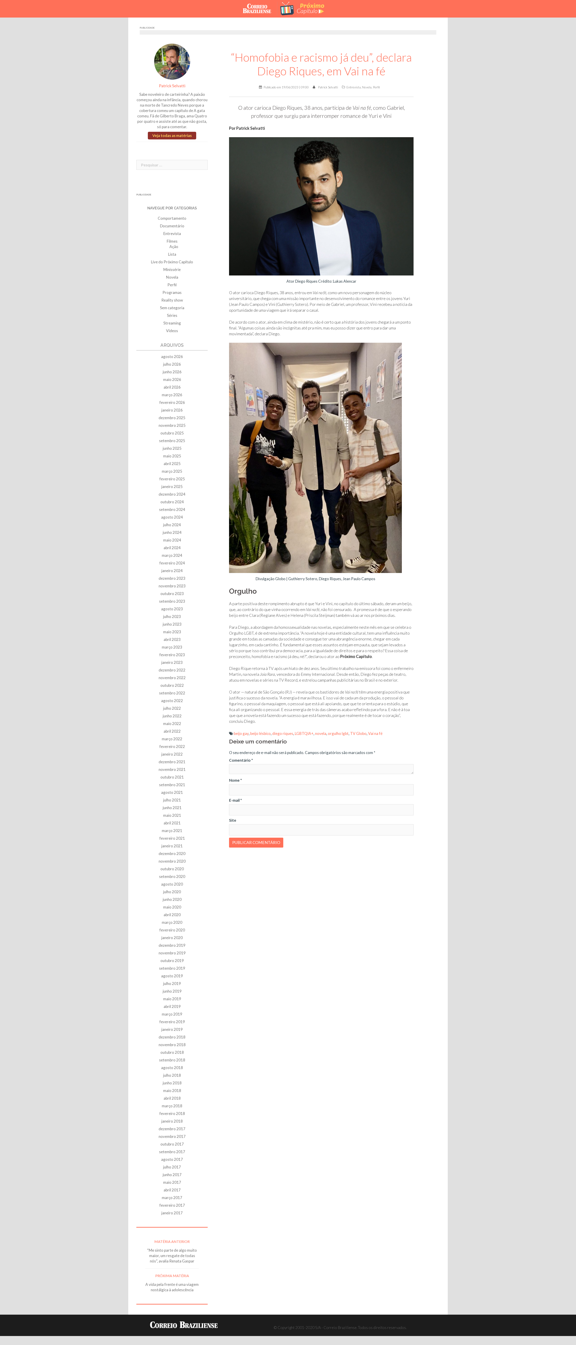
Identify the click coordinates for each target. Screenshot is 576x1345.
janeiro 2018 (172, 1121)
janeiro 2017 (172, 1213)
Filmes (172, 241)
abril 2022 (172, 731)
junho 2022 (172, 716)
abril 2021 (172, 823)
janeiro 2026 (172, 410)
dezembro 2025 (172, 417)
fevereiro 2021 (172, 838)
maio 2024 (172, 540)
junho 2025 (172, 448)
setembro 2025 (172, 440)
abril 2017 (172, 1190)
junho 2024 (172, 532)
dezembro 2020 (172, 853)
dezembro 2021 (172, 761)
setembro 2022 (172, 693)
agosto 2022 (172, 700)
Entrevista (353, 87)
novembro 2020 (172, 861)
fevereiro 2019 (172, 1021)
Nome (235, 780)
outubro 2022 (172, 685)
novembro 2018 (172, 1044)
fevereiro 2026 (172, 402)
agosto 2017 (172, 1159)
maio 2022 (172, 723)
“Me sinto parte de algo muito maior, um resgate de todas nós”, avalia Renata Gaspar (172, 1255)
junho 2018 (172, 1083)
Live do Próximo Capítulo (172, 262)
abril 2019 (172, 1006)
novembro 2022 (172, 677)
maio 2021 (172, 815)
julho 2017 (172, 1167)
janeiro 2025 (172, 486)
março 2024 (172, 555)
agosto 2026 (172, 356)
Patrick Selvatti (328, 87)
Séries (172, 315)
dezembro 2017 (172, 1128)
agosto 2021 (172, 792)
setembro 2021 (172, 784)
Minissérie (172, 269)
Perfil (376, 87)
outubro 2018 (172, 1052)
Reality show (172, 300)
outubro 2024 (172, 501)
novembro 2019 (172, 953)
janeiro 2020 (172, 937)
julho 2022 (172, 708)
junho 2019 (172, 991)
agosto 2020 (172, 884)
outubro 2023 (172, 593)
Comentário (241, 760)
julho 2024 (172, 524)
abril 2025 (172, 463)
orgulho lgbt (338, 733)
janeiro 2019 (172, 1029)
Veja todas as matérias (172, 135)
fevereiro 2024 (172, 563)
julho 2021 (172, 800)
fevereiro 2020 (172, 930)
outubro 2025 (172, 433)
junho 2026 (172, 371)
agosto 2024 (172, 517)
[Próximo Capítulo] (306, 8)
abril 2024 (172, 547)
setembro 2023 (172, 601)
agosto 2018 (172, 1067)
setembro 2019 (172, 968)
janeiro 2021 (172, 846)
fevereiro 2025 (172, 479)
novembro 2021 (172, 769)
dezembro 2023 (172, 578)
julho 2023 (172, 616)
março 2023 (172, 647)
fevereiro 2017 (172, 1205)
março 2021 (172, 830)
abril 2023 (172, 639)
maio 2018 (172, 1090)
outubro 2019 (172, 960)
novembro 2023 (172, 586)
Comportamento (172, 218)
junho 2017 (172, 1174)
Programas (172, 292)
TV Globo (358, 733)
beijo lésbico (260, 733)
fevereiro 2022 (172, 746)
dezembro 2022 (172, 670)
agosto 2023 (172, 608)
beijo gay (241, 733)
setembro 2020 (172, 876)
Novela (366, 87)
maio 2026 (172, 379)
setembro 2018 (172, 1060)
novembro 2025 (172, 425)
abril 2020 (172, 914)
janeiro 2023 (172, 662)
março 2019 (172, 1014)
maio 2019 (172, 998)
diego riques (282, 733)
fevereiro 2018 (172, 1113)
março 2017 (172, 1197)
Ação (173, 246)
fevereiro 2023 (172, 654)
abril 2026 (172, 387)
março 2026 (172, 394)
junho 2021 (172, 807)
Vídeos (172, 330)
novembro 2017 (172, 1136)
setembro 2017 (172, 1151)
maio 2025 (172, 456)
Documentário (172, 226)
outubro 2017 (172, 1144)
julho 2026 (172, 364)
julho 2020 (172, 891)
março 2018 (172, 1105)
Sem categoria (172, 307)
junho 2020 (172, 899)
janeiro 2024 (172, 570)
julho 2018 (172, 1075)
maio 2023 (172, 631)
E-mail (235, 800)
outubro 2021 (172, 777)
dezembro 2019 (172, 945)
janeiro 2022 (172, 754)
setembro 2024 (172, 509)
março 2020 (172, 922)
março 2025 (172, 471)
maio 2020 (172, 907)
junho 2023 (172, 624)
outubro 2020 (172, 868)
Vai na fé (375, 733)
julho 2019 (172, 983)
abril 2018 (172, 1098)
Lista (172, 254)
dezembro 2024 (172, 494)
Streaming (172, 323)
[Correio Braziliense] (260, 8)
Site (232, 820)
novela (320, 733)
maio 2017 (172, 1182)
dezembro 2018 (172, 1037)
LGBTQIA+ (304, 733)
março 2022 (172, 738)
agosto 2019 (172, 976)
